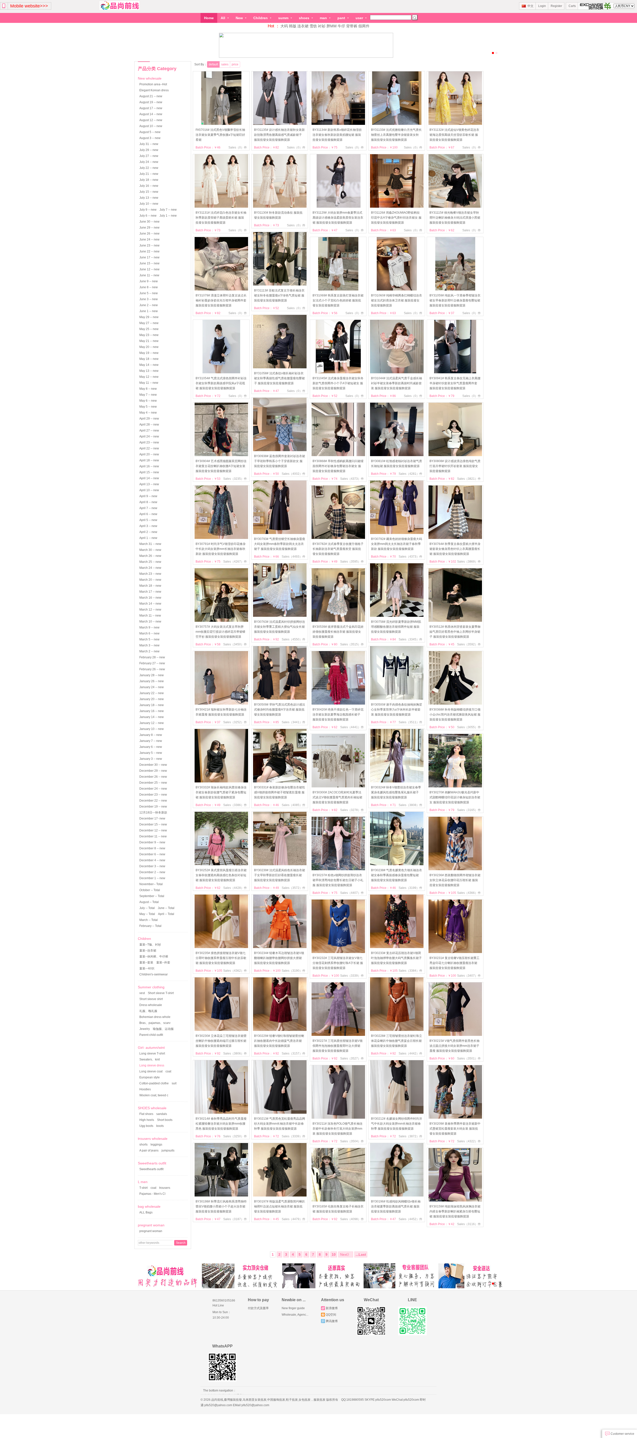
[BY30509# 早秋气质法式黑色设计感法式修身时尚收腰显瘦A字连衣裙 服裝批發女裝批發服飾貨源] (280, 698)
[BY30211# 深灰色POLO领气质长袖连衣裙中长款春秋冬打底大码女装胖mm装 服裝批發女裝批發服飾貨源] (338, 1117)
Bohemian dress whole (154, 1017)
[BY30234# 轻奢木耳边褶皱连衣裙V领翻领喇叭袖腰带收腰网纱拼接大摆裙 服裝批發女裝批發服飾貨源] (280, 947)
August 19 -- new (150, 102)
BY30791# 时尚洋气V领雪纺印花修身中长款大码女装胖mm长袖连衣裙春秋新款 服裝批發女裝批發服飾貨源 (221, 549)
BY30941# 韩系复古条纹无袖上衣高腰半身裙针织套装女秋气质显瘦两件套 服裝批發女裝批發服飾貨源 (454, 383)
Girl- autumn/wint (151, 1048)
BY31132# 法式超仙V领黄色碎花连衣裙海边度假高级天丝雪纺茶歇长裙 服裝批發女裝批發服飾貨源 (454, 135)
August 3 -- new (149, 138)
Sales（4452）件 (410, 1219)
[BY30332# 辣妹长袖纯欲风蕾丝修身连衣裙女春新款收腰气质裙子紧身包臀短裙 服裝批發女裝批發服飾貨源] (221, 781)
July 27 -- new (148, 156)
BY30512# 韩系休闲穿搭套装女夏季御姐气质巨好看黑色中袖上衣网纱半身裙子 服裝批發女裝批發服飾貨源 (454, 631)
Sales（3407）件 (469, 975)
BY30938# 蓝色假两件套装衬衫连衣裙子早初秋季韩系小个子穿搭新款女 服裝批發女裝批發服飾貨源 (279, 461)
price (235, 64)
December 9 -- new (152, 842)
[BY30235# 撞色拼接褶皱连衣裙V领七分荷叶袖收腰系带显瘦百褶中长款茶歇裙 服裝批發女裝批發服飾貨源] (221, 947)
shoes (304, 18)
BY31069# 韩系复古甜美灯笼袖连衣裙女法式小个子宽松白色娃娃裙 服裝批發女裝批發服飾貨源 (338, 300)
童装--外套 (163, 962)
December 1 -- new (152, 878)
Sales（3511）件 (410, 722)
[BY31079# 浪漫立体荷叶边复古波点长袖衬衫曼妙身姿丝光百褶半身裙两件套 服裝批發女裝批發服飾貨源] (221, 289)
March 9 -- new (149, 627)
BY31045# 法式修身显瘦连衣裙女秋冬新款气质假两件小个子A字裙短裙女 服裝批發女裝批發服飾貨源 (338, 383)
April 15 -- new (149, 472)
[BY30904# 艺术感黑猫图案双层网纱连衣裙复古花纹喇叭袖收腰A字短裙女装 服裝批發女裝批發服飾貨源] (221, 455)
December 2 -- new (152, 872)
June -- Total (166, 908)
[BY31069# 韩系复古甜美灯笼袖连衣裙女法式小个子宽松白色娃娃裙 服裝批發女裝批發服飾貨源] (338, 289)
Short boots (164, 1120)
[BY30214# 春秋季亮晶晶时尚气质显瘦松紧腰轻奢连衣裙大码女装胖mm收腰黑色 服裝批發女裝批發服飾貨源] (221, 1112)
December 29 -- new (153, 770)
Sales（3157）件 (293, 1053)
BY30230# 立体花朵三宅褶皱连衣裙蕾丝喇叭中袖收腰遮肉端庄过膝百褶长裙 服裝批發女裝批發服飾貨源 (221, 1041)
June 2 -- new (148, 305)
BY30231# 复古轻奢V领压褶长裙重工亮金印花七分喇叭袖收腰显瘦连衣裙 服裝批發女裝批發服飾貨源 (454, 963)
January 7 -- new (150, 741)
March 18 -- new (150, 585)
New (240, 18)
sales (224, 64)
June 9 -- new (148, 281)
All (223, 18)
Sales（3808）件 (410, 805)
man (324, 18)
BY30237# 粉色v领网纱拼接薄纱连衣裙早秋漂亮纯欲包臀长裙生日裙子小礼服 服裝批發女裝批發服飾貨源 (338, 880)
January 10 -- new (151, 729)
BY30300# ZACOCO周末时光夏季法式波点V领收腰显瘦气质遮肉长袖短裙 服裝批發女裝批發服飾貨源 (337, 797)
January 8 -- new (150, 735)
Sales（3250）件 (235, 1136)
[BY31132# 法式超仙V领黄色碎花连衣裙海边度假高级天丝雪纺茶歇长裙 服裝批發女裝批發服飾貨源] (455, 124)
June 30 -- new (149, 221)
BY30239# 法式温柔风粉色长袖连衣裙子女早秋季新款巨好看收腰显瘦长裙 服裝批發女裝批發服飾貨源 (279, 875)
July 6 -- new (148, 215)
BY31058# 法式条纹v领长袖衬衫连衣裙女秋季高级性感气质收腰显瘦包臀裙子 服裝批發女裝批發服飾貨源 (279, 378)
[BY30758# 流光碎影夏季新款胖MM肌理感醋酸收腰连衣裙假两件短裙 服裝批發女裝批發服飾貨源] (397, 616)
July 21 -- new (148, 174)
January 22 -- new (151, 693)
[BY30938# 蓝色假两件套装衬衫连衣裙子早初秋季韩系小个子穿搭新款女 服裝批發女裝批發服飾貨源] (280, 450)
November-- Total (151, 884)
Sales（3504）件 (352, 1141)
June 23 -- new (149, 245)
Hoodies (145, 1089)
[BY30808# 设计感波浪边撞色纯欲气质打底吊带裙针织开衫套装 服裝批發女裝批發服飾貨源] (455, 455)
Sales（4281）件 (410, 474)
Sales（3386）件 (235, 805)
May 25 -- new (149, 329)
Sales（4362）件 (235, 970)
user (360, 18)
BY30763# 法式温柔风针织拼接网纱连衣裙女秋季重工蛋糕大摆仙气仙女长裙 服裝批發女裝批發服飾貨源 (279, 626)
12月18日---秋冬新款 (153, 812)
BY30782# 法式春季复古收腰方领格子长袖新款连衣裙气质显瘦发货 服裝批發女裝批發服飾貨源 (338, 549)
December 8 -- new (152, 848)
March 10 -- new (150, 621)
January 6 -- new (150, 747)
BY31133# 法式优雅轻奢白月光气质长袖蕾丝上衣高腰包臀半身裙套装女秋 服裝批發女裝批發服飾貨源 (396, 135)
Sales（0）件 (237, 147)
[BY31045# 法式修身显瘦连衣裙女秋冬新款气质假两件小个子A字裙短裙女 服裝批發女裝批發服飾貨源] (338, 372)
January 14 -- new (151, 717)
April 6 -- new (148, 514)
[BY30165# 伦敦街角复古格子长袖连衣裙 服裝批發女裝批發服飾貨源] (338, 1200)
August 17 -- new (150, 108)
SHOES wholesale (152, 1108)
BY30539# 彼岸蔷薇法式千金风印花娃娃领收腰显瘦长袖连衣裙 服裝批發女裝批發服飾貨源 (338, 631)
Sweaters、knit (149, 1059)
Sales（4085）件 (293, 805)
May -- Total (147, 914)
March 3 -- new (149, 645)
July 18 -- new (148, 180)
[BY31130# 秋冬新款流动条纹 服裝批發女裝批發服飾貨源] (280, 206)
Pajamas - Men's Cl (152, 1194)
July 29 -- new (148, 150)
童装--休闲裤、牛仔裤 (153, 956)
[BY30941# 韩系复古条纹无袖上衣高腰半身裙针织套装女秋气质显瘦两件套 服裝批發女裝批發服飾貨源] (455, 372)
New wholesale (149, 78)
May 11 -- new (148, 382)
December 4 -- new (152, 860)
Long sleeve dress (151, 1065)
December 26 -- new (153, 776)
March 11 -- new (150, 615)
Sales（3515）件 (352, 644)
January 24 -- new (151, 687)
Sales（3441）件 (293, 722)
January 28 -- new (151, 675)
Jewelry (144, 1029)
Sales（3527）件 (352, 1058)
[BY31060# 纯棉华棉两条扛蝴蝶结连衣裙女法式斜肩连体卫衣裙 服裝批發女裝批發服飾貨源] (397, 289)
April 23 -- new (149, 442)
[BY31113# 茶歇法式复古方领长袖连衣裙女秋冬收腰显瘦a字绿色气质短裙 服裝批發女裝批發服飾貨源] (280, 284)
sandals (161, 1114)
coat (168, 1071)
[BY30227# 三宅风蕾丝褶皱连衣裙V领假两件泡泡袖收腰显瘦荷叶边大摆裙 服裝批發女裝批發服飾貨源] (338, 1035)
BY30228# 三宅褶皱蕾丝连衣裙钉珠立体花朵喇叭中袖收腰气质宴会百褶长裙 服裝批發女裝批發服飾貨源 (396, 1041)
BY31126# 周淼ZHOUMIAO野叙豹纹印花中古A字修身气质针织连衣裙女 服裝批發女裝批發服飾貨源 (396, 217)
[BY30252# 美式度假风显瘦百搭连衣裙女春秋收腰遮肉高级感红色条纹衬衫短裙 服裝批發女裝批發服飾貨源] (221, 864)
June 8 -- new (148, 287)
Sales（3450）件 (235, 644)
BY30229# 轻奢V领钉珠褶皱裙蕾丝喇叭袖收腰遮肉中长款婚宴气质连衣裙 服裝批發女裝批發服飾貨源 (279, 1041)
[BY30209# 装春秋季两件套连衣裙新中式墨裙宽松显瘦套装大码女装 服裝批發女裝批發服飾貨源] (455, 1117)
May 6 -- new (148, 400)
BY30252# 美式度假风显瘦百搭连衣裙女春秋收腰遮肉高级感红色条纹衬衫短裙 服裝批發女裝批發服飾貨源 (221, 875)
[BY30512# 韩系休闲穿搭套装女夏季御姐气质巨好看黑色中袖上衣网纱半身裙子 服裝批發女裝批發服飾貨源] (455, 621)
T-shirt (143, 1188)
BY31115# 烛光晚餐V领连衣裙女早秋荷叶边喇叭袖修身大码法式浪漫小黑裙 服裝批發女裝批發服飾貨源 (454, 217)
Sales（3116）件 (469, 1224)
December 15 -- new (153, 824)
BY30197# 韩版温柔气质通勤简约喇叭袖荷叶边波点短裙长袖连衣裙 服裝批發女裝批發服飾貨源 (279, 1206)
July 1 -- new (168, 215)
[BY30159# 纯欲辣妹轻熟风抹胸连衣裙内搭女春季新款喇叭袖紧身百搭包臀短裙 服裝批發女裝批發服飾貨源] (455, 1200)
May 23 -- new (149, 335)
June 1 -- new (148, 311)
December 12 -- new (153, 830)
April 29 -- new (149, 418)
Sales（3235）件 (235, 478)
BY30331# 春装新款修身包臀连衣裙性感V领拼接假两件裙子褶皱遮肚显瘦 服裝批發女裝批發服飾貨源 (279, 792)
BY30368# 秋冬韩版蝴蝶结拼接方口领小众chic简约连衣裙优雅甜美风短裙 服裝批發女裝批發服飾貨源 (454, 714)
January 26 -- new (151, 681)
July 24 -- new (148, 162)
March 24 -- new (150, 568)
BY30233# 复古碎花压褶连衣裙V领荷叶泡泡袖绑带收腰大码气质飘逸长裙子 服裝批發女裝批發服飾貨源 (396, 958)
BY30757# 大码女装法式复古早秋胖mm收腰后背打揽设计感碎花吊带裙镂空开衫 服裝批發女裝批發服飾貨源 (220, 631)
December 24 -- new (153, 788)
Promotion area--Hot (153, 84)
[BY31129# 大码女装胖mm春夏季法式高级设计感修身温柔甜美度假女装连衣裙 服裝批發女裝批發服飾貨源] (338, 206)
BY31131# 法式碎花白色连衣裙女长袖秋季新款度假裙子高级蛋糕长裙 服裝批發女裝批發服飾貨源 (221, 217)
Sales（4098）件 (352, 1219)
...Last (361, 1254)
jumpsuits (167, 1150)
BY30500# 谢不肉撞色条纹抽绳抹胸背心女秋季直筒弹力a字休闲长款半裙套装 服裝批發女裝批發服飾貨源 (396, 709)
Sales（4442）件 (410, 1053)
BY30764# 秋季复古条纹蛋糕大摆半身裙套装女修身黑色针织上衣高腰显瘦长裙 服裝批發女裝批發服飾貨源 (454, 549)
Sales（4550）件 (293, 639)
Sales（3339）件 (352, 975)
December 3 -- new (152, 866)
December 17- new (152, 818)
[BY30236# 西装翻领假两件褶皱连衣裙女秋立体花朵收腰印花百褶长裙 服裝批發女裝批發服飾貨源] (455, 869)
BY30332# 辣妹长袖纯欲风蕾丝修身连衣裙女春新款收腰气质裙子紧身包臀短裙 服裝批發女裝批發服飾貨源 (221, 792)
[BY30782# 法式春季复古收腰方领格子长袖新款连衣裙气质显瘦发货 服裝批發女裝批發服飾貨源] (338, 538)
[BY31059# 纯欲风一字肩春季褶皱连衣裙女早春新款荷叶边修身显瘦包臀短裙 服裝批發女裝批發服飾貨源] (455, 289)
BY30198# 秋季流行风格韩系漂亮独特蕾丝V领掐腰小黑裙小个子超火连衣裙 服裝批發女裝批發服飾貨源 (221, 1206)
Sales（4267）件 (235, 561)
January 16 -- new (151, 711)
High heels (146, 1120)
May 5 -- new (148, 406)
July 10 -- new (148, 203)
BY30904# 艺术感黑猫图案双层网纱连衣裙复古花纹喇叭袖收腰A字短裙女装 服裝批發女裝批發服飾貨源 (221, 466)
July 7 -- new (168, 209)
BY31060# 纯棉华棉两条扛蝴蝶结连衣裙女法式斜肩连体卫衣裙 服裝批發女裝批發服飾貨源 (396, 300)
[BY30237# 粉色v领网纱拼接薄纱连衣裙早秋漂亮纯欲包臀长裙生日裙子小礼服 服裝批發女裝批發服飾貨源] (338, 869)
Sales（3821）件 (469, 478)
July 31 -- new (148, 144)
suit (174, 1083)
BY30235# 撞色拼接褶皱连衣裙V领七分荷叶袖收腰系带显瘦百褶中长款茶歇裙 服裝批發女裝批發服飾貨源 (221, 958)
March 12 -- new (150, 609)
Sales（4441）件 (352, 727)
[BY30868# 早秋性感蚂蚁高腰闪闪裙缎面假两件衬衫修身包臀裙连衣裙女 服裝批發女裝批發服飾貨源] (338, 455)
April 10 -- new (149, 490)
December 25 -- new (153, 782)
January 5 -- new (150, 753)
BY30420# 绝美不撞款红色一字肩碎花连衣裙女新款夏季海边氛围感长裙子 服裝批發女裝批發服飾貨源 (338, 714)
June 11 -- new (149, 275)
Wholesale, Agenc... (295, 1314)
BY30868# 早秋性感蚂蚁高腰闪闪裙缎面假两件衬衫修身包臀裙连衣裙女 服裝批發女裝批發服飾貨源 (338, 466)
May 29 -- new (149, 317)
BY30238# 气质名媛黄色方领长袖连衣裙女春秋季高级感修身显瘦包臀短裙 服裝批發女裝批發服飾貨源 (396, 875)
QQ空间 (331, 1314)
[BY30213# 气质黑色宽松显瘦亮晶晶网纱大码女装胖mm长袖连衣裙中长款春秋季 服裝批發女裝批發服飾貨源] (280, 1112)
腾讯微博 (332, 1321)
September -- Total (151, 896)
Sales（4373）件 (352, 478)
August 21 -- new (150, 96)
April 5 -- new (148, 520)
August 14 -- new (150, 114)
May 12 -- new (149, 377)
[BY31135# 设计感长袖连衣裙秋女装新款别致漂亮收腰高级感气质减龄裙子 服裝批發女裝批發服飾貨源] (280, 124)
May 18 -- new (149, 359)
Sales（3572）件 (293, 888)
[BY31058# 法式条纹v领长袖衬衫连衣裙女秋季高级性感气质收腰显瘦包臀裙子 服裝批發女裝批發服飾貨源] (280, 367)
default (213, 64)
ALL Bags (146, 1212)
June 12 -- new (149, 269)
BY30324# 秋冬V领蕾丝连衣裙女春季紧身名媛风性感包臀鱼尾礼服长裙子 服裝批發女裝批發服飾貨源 (396, 792)
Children (261, 18)
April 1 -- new (148, 538)
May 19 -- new (149, 353)
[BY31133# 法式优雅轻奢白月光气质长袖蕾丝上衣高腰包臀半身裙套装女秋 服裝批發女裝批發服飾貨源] (397, 124)
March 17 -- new (150, 591)
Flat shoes (146, 1114)
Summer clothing (151, 987)
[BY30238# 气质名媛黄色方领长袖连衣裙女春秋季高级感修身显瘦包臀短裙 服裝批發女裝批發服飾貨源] (397, 864)
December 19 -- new (153, 806)
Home (209, 18)
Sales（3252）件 (235, 722)
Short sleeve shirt (151, 999)
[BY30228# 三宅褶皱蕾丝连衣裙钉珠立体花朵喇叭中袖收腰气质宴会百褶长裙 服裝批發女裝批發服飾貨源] (397, 1030)
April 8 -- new (148, 502)
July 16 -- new (148, 186)
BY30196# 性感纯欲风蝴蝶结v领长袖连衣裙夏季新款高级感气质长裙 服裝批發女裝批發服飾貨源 (396, 1206)
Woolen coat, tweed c (153, 1095)
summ (283, 18)
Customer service (622, 1434)
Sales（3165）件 (469, 810)
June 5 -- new (148, 293)
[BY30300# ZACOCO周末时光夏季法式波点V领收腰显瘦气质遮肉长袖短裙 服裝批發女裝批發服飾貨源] (338, 786)
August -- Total (149, 902)
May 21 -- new (149, 341)
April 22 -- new (149, 448)
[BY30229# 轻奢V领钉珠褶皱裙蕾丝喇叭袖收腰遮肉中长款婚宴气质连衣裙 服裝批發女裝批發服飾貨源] (280, 1030)
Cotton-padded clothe (154, 1083)
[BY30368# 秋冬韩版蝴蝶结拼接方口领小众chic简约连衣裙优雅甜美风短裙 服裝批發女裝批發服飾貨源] (455, 703)
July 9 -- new (148, 209)
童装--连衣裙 (147, 950)
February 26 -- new (152, 669)
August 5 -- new (149, 132)
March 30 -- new (150, 550)
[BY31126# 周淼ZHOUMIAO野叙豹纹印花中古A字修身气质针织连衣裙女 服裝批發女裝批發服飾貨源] (397, 206)
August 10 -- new (150, 126)
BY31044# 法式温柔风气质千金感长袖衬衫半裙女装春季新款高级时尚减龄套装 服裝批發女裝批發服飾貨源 (396, 383)
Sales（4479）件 (293, 1219)
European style (149, 1077)
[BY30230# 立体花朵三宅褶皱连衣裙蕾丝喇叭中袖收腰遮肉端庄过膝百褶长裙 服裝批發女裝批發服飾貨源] (221, 1030)
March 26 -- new (150, 556)
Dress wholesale (150, 1005)
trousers (164, 1188)
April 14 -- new (149, 478)
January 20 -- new (151, 699)
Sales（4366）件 (469, 893)
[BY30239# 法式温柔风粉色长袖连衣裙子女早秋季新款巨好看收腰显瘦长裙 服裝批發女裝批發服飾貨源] (280, 864)
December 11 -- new (153, 836)
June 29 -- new (149, 227)
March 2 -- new (149, 651)
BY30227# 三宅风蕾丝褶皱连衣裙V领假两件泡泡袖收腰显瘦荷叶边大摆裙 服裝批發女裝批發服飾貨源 (338, 1046)
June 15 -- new (149, 263)
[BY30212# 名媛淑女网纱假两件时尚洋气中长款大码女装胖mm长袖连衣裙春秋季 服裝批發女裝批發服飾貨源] (397, 1112)
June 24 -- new (149, 239)
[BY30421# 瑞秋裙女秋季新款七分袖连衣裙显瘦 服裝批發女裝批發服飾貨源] (221, 703)
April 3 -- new (148, 526)
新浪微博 (332, 1308)
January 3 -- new (150, 759)
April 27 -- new (149, 430)
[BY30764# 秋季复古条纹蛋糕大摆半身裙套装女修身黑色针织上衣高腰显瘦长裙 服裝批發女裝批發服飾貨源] (455, 538)
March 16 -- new (150, 597)
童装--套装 (146, 962)
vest (142, 993)
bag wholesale (149, 1206)
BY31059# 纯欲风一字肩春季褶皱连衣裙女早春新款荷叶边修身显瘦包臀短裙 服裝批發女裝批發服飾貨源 (454, 300)
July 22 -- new (148, 168)
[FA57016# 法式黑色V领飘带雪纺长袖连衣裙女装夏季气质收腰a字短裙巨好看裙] (221, 124)
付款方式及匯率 (258, 1308)
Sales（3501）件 (469, 1058)
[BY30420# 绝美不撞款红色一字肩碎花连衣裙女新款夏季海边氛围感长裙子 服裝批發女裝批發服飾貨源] (338, 703)
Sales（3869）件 (469, 561)
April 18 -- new (149, 460)
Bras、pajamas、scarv (154, 1023)
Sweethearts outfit (152, 1163)
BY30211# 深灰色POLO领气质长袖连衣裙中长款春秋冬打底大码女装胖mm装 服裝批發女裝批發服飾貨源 (338, 1128)
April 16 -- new (149, 466)
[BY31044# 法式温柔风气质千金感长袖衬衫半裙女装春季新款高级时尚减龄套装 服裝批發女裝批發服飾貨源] (397, 372)
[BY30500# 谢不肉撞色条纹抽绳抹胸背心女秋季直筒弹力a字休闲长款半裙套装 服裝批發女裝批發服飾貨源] (397, 698)
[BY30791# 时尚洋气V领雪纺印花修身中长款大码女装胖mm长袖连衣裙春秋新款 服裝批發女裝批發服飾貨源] (221, 538)
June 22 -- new (149, 251)
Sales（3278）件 (352, 810)
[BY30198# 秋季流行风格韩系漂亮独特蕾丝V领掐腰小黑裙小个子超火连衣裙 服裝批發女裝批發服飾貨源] (221, 1195)
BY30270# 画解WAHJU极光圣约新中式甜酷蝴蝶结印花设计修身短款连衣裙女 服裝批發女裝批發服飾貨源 (454, 797)
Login (542, 6)
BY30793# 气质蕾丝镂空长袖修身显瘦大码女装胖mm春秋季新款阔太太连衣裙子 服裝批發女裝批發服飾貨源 (279, 544)
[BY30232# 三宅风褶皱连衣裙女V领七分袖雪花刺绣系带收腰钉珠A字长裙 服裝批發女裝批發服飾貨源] (338, 952)
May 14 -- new (149, 365)
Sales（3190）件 (293, 970)
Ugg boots (146, 1126)
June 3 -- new (148, 299)
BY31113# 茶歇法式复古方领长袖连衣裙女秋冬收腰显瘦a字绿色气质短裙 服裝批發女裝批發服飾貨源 (279, 295)
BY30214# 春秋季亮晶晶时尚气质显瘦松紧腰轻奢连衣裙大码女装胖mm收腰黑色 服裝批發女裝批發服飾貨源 (221, 1123)
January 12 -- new (151, 723)
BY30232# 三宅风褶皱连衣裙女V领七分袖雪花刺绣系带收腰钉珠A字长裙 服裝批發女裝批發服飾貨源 (338, 963)
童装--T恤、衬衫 (150, 944)
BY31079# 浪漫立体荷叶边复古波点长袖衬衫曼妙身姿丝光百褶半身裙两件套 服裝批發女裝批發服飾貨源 (221, 300)
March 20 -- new (150, 579)
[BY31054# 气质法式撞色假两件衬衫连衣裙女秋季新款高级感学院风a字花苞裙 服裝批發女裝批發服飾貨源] (221, 372)
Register (556, 6)
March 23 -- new (150, 573)
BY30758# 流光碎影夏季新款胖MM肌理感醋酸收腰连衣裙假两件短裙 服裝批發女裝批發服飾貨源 (396, 626)
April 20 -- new (149, 454)
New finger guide (293, 1308)
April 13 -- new (149, 484)
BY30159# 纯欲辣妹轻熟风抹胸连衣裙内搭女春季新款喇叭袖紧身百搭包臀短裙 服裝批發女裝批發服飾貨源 (454, 1211)
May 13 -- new (149, 371)
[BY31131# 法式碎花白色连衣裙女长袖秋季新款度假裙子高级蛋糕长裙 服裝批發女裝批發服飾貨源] (221, 206)
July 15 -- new (148, 191)
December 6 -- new (152, 854)
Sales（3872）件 (410, 1136)
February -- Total (150, 926)
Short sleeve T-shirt (161, 993)
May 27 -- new (149, 323)
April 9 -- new (148, 496)
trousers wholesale (152, 1139)
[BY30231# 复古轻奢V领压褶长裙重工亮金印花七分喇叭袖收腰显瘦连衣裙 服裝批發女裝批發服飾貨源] (455, 952)
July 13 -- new (148, 197)
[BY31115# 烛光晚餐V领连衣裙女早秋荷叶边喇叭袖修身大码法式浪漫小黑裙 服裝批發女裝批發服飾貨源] (455, 206)
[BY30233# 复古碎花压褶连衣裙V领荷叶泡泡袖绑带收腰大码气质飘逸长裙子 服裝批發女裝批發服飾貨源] (397, 947)
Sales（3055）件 (469, 727)
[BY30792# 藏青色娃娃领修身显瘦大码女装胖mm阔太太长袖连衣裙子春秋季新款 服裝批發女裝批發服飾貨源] (397, 533)
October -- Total (149, 890)
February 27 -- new (152, 663)
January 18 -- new (151, 705)
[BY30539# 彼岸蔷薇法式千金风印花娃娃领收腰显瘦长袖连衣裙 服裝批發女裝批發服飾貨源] (338, 621)
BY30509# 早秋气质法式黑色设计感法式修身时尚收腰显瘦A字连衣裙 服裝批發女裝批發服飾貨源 (279, 709)
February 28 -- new (152, 657)
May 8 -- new (148, 388)
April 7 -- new (148, 508)
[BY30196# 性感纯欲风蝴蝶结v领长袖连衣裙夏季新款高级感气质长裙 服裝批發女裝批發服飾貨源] (397, 1195)
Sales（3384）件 (410, 970)
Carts (572, 6)
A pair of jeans (149, 1150)
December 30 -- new (153, 765)
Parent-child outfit (151, 1035)
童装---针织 (146, 968)
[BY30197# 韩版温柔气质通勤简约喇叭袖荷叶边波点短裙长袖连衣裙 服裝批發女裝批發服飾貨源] (280, 1195)
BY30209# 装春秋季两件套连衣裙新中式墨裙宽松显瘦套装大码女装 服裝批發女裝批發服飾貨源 (454, 1128)
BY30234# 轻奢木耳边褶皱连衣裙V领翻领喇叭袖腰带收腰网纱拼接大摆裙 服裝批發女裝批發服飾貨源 (279, 958)
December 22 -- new (153, 800)
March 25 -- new (150, 562)
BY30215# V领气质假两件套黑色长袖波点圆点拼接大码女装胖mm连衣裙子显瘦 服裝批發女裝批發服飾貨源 (454, 1046)
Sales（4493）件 (293, 556)
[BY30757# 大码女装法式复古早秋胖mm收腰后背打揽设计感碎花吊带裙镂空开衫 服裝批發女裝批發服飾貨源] (221, 621)
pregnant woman (151, 1225)
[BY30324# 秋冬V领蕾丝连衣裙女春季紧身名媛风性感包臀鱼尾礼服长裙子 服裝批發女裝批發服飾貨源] (397, 781)
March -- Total (148, 920)
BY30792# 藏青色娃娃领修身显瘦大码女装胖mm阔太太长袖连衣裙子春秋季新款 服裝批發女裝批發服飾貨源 (396, 544)
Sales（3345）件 (410, 639)
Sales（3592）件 (469, 644)
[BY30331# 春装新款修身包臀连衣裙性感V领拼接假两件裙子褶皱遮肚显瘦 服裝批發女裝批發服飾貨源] (280, 781)
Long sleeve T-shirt (152, 1053)
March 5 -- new (149, 639)
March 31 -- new (150, 544)
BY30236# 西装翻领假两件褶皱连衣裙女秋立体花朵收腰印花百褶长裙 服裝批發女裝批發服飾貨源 (454, 880)
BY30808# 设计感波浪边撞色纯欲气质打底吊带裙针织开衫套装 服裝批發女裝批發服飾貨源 (454, 466)
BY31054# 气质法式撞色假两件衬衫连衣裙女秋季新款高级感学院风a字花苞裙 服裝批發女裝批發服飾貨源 (221, 383)
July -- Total (147, 908)
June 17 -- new (149, 257)
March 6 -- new (149, 633)
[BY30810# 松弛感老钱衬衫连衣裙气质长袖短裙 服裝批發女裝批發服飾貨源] (397, 455)
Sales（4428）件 (235, 888)
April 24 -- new (149, 436)
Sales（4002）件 (293, 474)
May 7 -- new (148, 394)
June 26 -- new (149, 233)
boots (160, 1126)
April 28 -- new (149, 424)
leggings (156, 1144)
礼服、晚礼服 (148, 1011)
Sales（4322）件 (469, 1141)
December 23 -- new (153, 794)
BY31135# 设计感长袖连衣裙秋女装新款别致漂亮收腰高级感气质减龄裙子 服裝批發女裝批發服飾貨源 (279, 135)
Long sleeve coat (150, 1071)
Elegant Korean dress (154, 90)
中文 (530, 6)
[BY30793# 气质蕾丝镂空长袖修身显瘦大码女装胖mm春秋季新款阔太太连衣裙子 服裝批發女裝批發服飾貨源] (280, 533)
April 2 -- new (148, 532)
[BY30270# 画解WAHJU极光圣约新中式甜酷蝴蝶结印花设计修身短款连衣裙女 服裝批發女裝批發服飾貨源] (455, 786)
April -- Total (166, 914)
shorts (143, 1144)
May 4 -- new (148, 412)
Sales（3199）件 (410, 888)
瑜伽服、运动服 (163, 1029)
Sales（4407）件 (352, 893)
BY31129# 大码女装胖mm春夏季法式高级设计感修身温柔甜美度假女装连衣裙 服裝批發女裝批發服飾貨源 (338, 217)
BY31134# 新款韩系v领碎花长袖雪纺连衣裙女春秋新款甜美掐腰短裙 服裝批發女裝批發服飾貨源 (337, 135)
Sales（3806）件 (235, 1053)
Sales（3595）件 (352, 561)
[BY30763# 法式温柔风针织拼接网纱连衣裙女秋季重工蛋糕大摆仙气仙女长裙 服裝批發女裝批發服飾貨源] (280, 616)
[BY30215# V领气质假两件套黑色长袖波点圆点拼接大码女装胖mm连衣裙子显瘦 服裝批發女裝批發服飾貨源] (455, 1035)
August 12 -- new (150, 120)
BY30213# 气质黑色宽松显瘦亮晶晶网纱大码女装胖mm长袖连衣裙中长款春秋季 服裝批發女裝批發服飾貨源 (279, 1123)
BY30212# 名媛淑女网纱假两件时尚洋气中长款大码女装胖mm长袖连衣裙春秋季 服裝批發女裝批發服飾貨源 (396, 1123)
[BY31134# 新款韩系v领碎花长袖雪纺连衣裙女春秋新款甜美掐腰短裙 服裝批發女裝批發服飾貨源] (338, 124)
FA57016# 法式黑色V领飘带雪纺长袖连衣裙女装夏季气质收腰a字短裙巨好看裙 (220, 135)
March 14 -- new (150, 603)
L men (143, 1182)
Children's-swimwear (153, 974)
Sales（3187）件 (235, 1219)
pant (341, 18)
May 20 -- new (149, 347)
